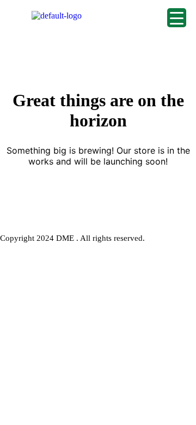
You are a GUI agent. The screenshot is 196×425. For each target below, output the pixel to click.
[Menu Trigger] (176, 17)
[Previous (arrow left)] (19, 212)
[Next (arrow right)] (177, 212)
